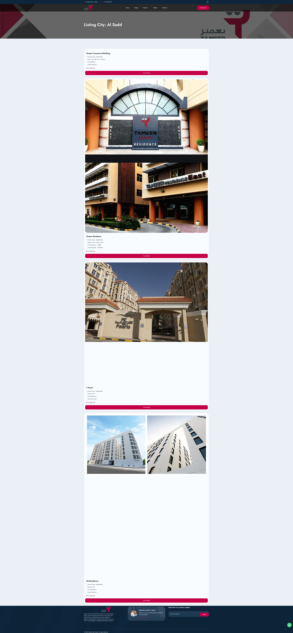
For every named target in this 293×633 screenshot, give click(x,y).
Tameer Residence (93, 236)
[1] (204, 231)
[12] (204, 382)
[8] (204, 576)
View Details (146, 73)
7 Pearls (89, 387)
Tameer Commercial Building (98, 53)
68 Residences (92, 581)
